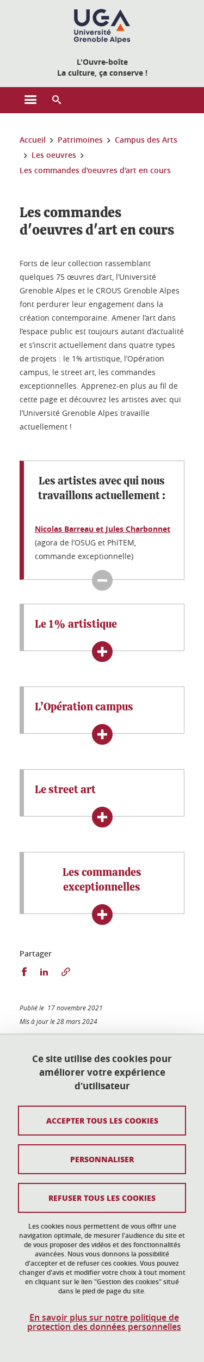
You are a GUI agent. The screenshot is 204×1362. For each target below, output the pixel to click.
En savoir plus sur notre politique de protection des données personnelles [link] (104, 1322)
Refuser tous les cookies (102, 1197)
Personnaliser (102, 1159)
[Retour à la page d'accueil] (101, 26)
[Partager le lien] (65, 972)
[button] (57, 100)
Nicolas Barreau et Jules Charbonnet (102, 529)
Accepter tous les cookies (102, 1120)
